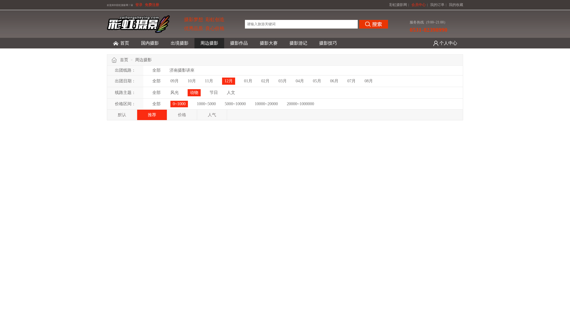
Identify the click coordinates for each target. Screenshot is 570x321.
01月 (248, 81)
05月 (317, 81)
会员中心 (418, 5)
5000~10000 (235, 104)
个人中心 (448, 43)
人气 (212, 115)
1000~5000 (206, 104)
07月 (351, 81)
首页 (124, 43)
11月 (209, 81)
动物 (194, 92)
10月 (192, 81)
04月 (300, 81)
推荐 (152, 115)
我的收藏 (456, 5)
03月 (282, 81)
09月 (174, 81)
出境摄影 (180, 43)
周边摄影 (209, 43)
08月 (369, 81)
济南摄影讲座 (182, 70)
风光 (174, 92)
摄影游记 (298, 43)
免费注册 (152, 5)
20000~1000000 (300, 104)
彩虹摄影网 (398, 5)
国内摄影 (150, 43)
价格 (182, 115)
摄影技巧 (328, 43)
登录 (138, 5)
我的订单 (437, 5)
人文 (231, 92)
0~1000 (179, 104)
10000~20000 (266, 104)
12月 (228, 81)
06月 (334, 81)
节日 (214, 92)
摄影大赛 (269, 43)
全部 (156, 70)
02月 (265, 81)
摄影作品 (239, 43)
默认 (122, 115)
